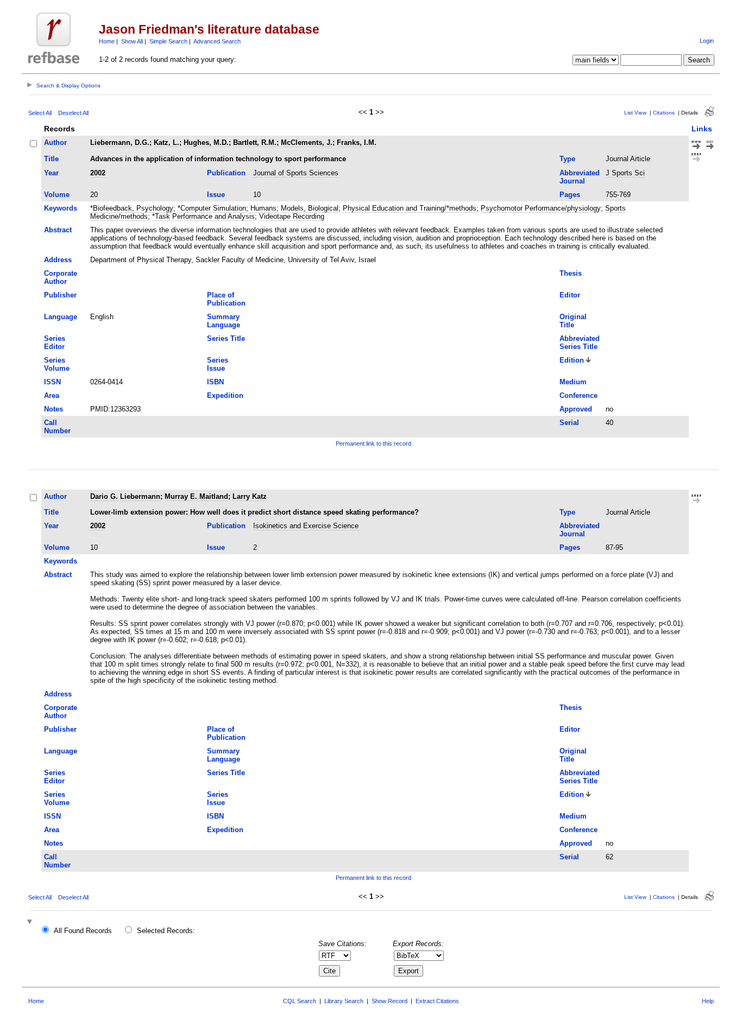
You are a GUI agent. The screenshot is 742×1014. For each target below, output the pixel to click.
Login (707, 40)
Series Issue (217, 364)
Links (701, 128)
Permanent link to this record (373, 443)
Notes (53, 409)
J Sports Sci (625, 173)
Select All (40, 113)
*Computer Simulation (212, 208)
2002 (97, 173)
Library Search (343, 1001)
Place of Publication (226, 299)
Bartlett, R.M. (254, 142)
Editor (569, 295)
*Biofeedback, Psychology (131, 208)
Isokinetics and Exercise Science (306, 526)
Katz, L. (166, 142)
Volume (57, 195)
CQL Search (299, 1001)
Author (55, 142)
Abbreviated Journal (579, 177)
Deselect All (73, 113)
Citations (664, 113)
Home (107, 41)
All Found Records (83, 931)
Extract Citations (437, 1001)
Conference (578, 395)
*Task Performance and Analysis (203, 216)
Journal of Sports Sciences (295, 173)
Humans (263, 208)
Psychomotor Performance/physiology (541, 208)
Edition (571, 360)
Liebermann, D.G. (119, 142)
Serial (569, 423)
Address (58, 260)
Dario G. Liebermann (125, 496)
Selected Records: (166, 931)
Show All (132, 41)
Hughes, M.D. (206, 142)
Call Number (57, 427)
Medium (573, 382)
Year (51, 173)
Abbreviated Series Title (579, 342)
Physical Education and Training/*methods (409, 208)
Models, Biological (309, 208)
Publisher (60, 295)
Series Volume (57, 364)
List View (635, 113)
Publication (226, 173)
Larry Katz (249, 496)
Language (60, 317)
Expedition (225, 395)
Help (708, 1001)
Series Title (226, 338)
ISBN (215, 382)
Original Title (573, 321)
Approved (575, 409)
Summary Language (223, 321)
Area (51, 395)
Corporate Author (60, 277)
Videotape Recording (291, 216)
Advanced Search (217, 41)
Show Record (389, 1001)
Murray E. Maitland (196, 496)
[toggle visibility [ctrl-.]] (31, 923)
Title (51, 159)
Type (567, 159)
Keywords (60, 208)
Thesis (570, 273)
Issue (216, 195)
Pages (569, 195)
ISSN (52, 382)
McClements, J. (306, 142)
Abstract (58, 230)
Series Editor (54, 342)
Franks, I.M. (356, 142)
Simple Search (168, 41)
